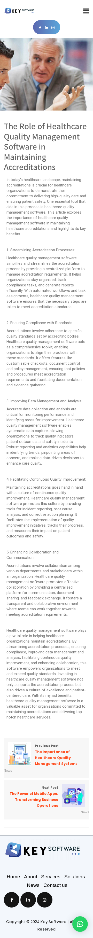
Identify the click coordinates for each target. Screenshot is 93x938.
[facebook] (40, 28)
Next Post (34, 796)
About (32, 876)
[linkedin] (46, 28)
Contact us (55, 885)
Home (15, 876)
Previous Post (56, 755)
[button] (80, 924)
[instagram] (53, 28)
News (8, 770)
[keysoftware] (19, 10)
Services (52, 876)
